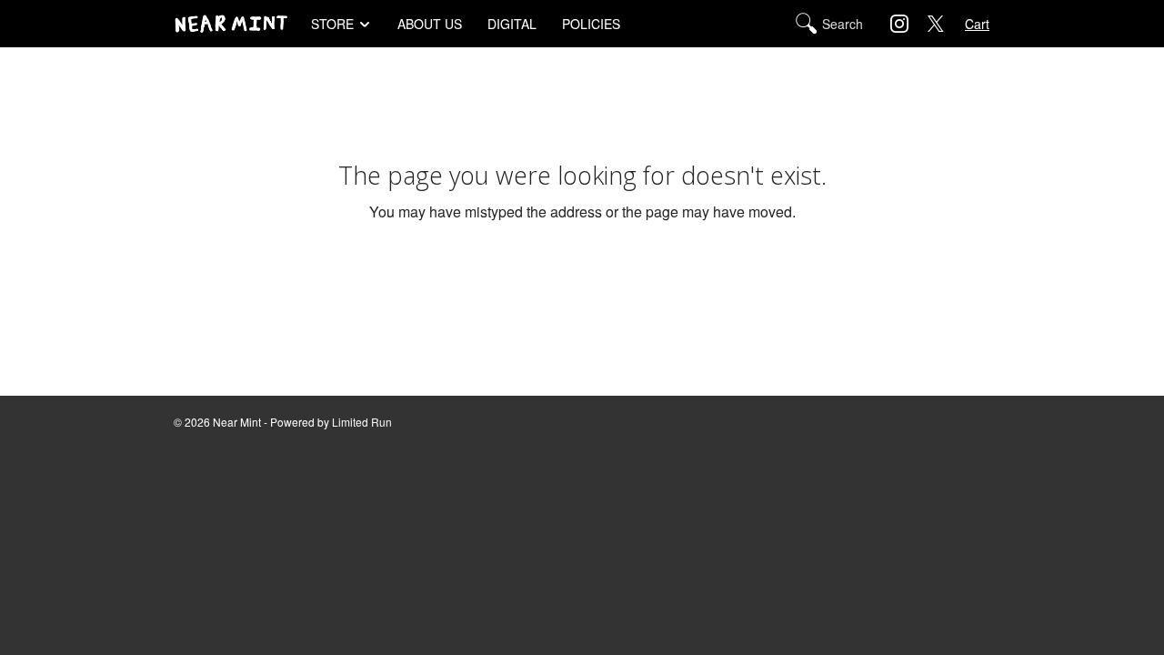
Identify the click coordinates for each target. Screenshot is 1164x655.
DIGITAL (512, 24)
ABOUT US (429, 24)
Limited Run (362, 421)
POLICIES (591, 24)
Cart (977, 24)
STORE (332, 24)
